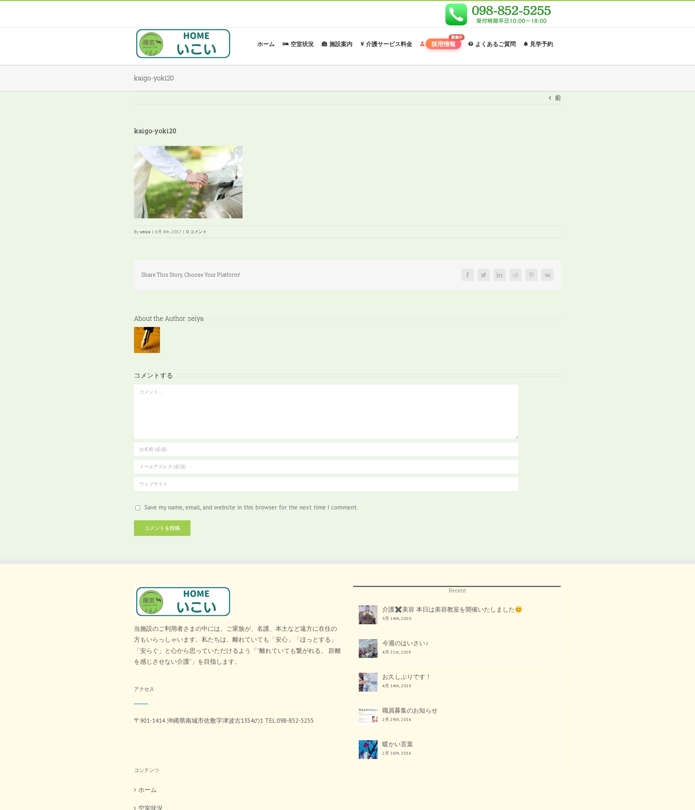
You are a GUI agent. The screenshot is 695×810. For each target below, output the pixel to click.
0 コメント (196, 231)
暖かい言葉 (397, 744)
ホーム (147, 790)
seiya (145, 231)
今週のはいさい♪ (405, 643)
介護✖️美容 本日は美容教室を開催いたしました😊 (452, 609)
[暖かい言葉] (368, 749)
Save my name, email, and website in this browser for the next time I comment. (251, 507)
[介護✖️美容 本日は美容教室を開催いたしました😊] (368, 614)
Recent (457, 590)
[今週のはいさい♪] (368, 648)
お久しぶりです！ (406, 677)
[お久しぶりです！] (368, 682)
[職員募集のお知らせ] (368, 715)
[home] (183, 591)
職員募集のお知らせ (410, 710)
